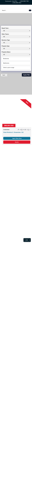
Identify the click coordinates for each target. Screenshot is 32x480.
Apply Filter (26, 75)
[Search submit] (30, 10)
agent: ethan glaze (17, 138)
